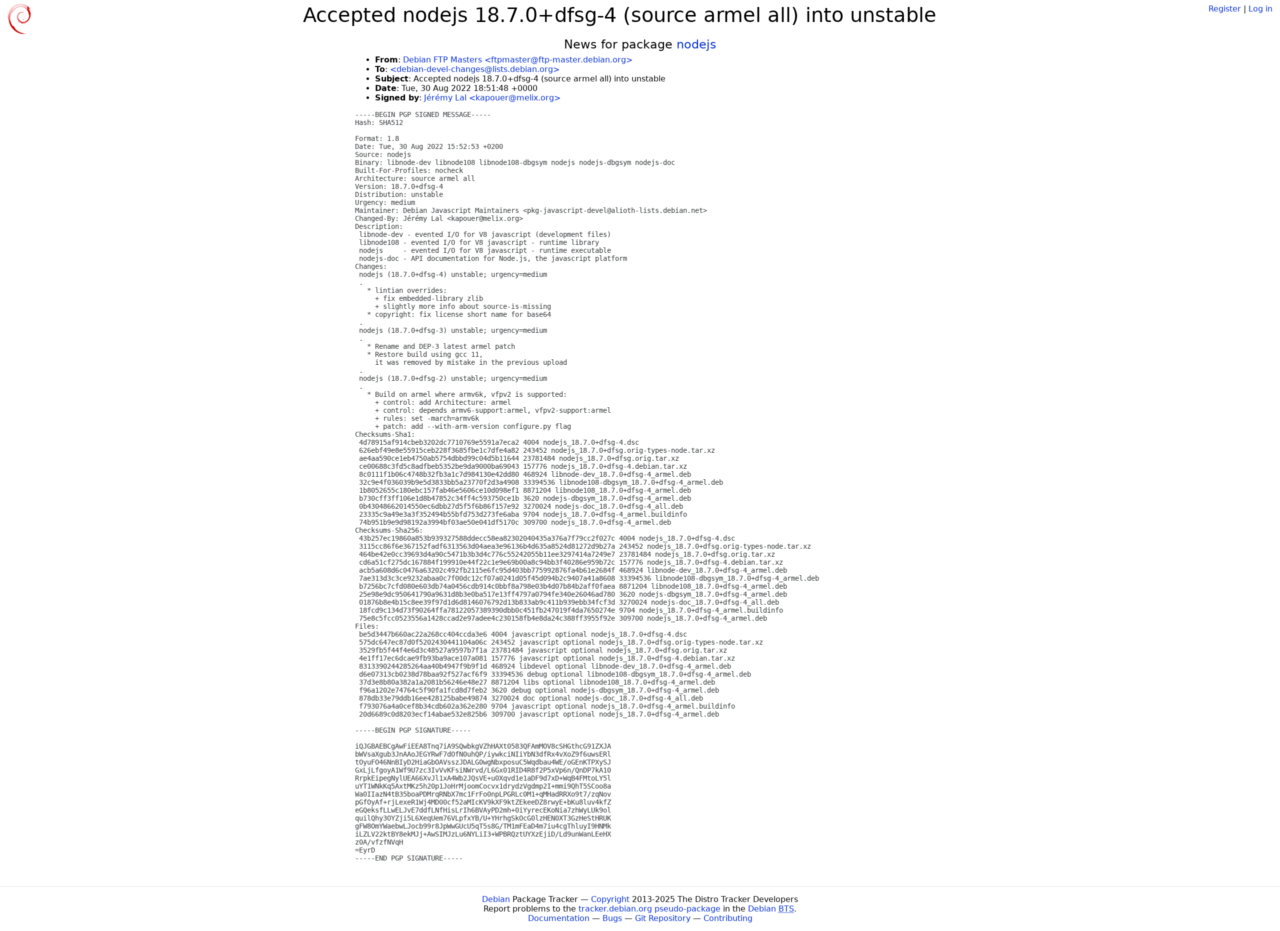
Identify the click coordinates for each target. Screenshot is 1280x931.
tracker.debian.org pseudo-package (649, 909)
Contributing (728, 918)
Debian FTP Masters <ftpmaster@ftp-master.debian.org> (517, 59)
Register (1224, 8)
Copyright (610, 899)
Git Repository (662, 918)
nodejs (696, 44)
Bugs (612, 918)
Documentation (559, 918)
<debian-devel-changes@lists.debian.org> (475, 69)
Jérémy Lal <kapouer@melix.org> (492, 97)
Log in (1260, 8)
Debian (496, 899)
